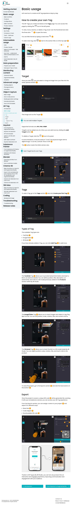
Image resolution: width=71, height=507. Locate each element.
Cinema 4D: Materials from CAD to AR (11, 179)
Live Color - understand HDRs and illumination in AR (11, 54)
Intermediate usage (8, 41)
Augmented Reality (9, 77)
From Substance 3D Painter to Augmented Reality (11, 150)
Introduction (7, 108)
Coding (6, 195)
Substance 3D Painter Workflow (10, 153)
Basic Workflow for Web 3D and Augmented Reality (11, 169)
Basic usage (8, 14)
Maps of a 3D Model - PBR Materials (11, 50)
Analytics (6, 80)
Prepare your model (9, 66)
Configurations (8, 21)
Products (6, 19)
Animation (6, 89)
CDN (5, 45)
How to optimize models (10, 163)
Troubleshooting (10, 201)
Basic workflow (8, 17)
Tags (6, 118)
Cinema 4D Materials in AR (11, 182)
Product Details (8, 47)
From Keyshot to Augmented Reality (9, 128)
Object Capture (10, 92)
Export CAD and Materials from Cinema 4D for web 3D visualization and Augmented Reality (11, 174)
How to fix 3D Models (9, 103)
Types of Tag (9, 120)
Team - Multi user (9, 35)
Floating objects (8, 85)
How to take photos (9, 97)
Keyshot (6, 125)
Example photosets (9, 101)
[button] (67, 3)
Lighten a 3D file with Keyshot (9, 136)
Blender (6, 157)
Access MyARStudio (8, 12)
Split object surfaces (9, 139)
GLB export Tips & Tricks (10, 68)
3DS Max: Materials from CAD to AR (10, 192)
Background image (9, 198)
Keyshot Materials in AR (10, 142)
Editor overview (8, 23)
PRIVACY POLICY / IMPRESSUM (62, 501)
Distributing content (8, 71)
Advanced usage (10, 82)
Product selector (8, 26)
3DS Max (7, 185)
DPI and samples (8, 134)
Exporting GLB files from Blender (10, 160)
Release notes (9, 206)
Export (6, 123)
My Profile (6, 31)
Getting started (10, 9)
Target (6, 116)
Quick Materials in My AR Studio (10, 59)
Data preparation (10, 63)
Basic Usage (7, 94)
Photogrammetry (9, 87)
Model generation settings (11, 99)
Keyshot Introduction (9, 131)
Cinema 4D (8, 166)
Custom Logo (7, 37)
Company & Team (9, 33)
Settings (6, 28)
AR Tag (6, 106)
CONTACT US (58, 499)
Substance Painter (8, 145)
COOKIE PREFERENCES (60, 503)
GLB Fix (6, 57)
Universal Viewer (8, 75)
